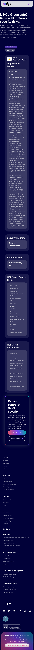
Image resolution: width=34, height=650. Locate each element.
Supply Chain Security (9, 574)
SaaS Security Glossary (10, 484)
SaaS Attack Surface (9, 543)
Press (4, 505)
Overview (5, 460)
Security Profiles (7, 481)
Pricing (5, 466)
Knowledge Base (8, 487)
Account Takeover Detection (11, 545)
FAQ (4, 479)
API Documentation (8, 489)
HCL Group (10, 50)
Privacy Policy (7, 521)
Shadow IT (6, 556)
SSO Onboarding (8, 592)
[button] (29, 4)
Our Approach (7, 500)
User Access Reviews (9, 587)
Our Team (6, 502)
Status (5, 468)
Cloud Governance (8, 561)
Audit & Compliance (8, 540)
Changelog (6, 463)
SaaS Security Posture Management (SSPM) (16, 537)
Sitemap (5, 523)
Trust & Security (7, 515)
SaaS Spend (6, 558)
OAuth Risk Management (10, 577)
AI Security (6, 564)
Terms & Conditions (8, 518)
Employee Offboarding (9, 589)
